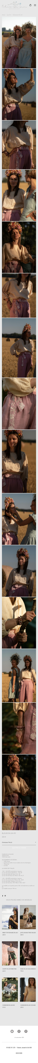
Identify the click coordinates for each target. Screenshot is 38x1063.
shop (3, 15)
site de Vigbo (19, 1058)
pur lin (9, 15)
